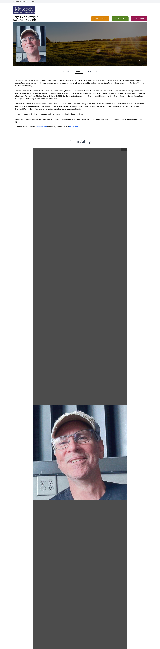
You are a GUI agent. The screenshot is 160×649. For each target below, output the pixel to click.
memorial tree (41, 127)
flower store (74, 127)
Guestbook (93, 71)
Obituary (66, 71)
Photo (79, 71)
